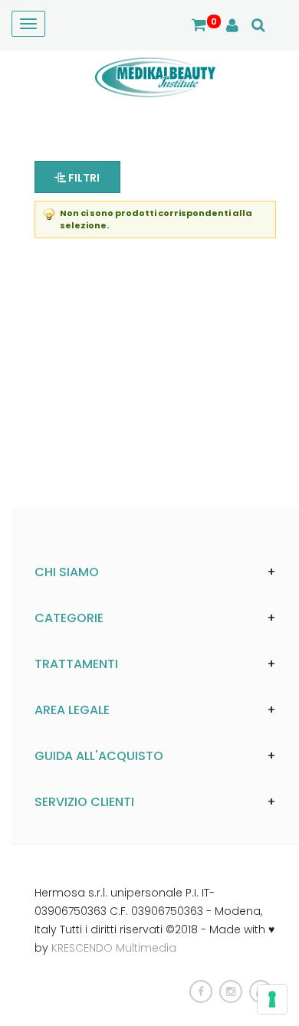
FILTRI (83, 177)
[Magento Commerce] (155, 77)
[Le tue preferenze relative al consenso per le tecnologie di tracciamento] (272, 999)
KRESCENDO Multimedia (113, 948)
